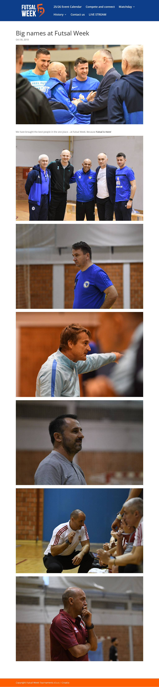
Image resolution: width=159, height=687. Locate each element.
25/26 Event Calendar (68, 7)
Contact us (78, 14)
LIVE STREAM (97, 14)
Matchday (125, 7)
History (59, 14)
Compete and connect (100, 7)
